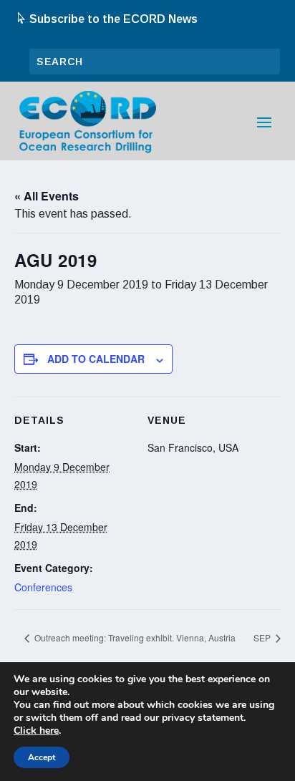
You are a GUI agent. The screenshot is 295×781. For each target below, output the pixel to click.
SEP (263, 637)
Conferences (43, 587)
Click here (36, 730)
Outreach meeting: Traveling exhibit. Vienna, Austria (134, 637)
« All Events (46, 196)
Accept (41, 757)
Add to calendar (96, 358)
